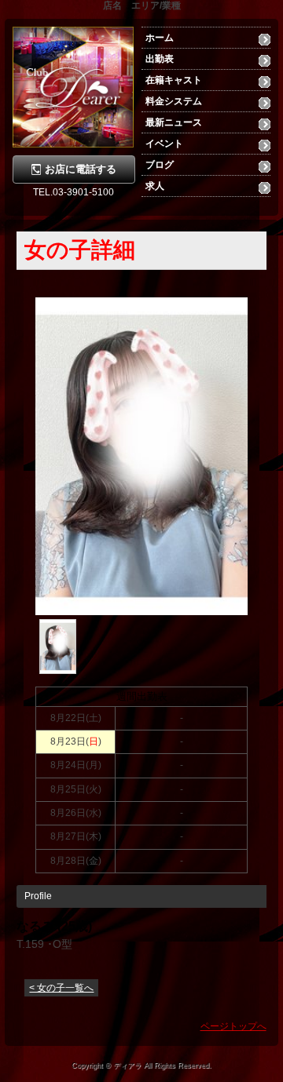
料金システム (173, 101)
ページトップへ (233, 1026)
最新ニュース (173, 122)
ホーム (159, 37)
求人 (154, 185)
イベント (164, 143)
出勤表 (159, 58)
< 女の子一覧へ (61, 987)
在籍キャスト (173, 80)
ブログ (159, 164)
